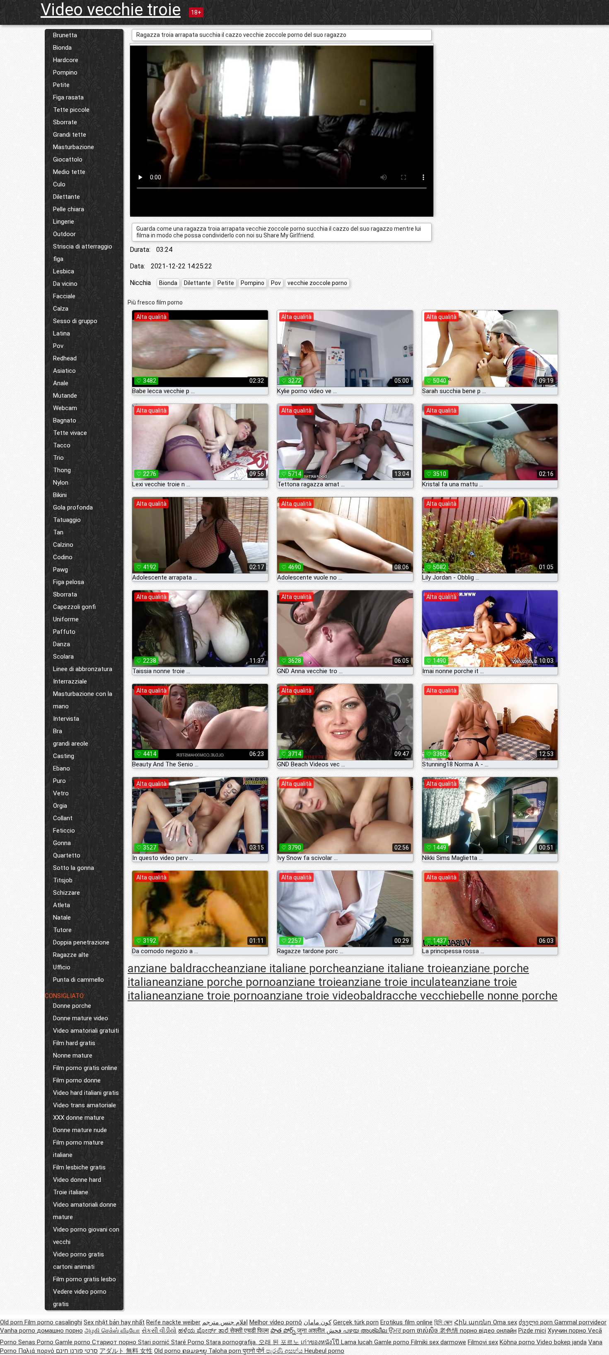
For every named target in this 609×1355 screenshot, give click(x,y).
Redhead (65, 358)
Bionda (62, 47)
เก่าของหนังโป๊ (321, 1342)
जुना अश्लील (311, 1330)
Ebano (61, 768)
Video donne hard (77, 1180)
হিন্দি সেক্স (443, 1322)
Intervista (66, 718)
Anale (60, 383)
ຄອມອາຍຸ (195, 1351)
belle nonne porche (508, 995)
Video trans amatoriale (84, 1105)
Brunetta (65, 35)
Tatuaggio (67, 520)
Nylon (60, 482)
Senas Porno (36, 1342)
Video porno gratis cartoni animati (78, 1260)
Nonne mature (72, 1055)
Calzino (63, 544)
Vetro (61, 793)
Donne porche (72, 1006)
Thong (62, 470)
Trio (58, 457)
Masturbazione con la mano (82, 700)
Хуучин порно (568, 1330)
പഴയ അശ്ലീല (366, 1330)
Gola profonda (73, 507)
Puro (59, 781)
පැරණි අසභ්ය (285, 1351)
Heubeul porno (324, 1351)
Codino (62, 557)
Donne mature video (80, 1018)
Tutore (62, 930)
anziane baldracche (177, 968)
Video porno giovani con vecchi (86, 1236)
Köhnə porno (518, 1342)
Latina (61, 333)
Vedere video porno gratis (79, 1298)
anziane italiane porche (286, 968)
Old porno (168, 1351)
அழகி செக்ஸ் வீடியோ (112, 1330)
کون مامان (317, 1322)
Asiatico (64, 370)
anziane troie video (311, 995)
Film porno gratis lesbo (84, 1279)
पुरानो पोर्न (254, 1351)
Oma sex (505, 1322)
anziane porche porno (220, 982)
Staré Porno (188, 1342)
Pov (58, 346)
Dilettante (66, 196)
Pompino (65, 72)
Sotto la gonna (73, 868)
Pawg (60, 569)
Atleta (61, 905)
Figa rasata (68, 97)
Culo (59, 184)
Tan (58, 532)
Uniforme (66, 619)
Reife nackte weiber (173, 1322)
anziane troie (309, 982)
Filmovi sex (483, 1342)
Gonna (62, 843)
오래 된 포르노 (280, 1342)
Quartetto (66, 855)
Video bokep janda (561, 1342)
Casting (63, 756)
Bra (57, 731)
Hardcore (65, 60)
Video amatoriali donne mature (84, 1211)
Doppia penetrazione (81, 942)
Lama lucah (357, 1342)
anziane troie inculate (396, 982)
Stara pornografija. (232, 1342)
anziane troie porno (213, 995)
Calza (60, 308)
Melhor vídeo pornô (275, 1322)
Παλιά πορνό (37, 1351)
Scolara (63, 656)
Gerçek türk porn (356, 1322)
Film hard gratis (74, 1043)
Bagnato (64, 420)
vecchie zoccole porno (317, 283)
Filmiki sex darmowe (438, 1342)
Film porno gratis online (85, 1068)
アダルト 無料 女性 (125, 1351)
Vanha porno (18, 1330)
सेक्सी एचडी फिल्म (249, 1330)
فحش (334, 1330)
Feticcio (64, 830)
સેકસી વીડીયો (159, 1330)
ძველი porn (536, 1322)
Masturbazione (73, 147)
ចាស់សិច (428, 1330)
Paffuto (64, 631)
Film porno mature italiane (78, 1149)
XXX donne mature (78, 1117)
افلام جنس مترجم (225, 1322)
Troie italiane (70, 1192)
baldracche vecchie (409, 995)
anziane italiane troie (398, 968)
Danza (61, 644)
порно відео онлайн (488, 1330)
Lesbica (63, 271)
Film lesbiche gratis (79, 1167)
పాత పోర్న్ (284, 1330)
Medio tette (69, 172)
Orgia (60, 805)
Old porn (12, 1322)
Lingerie (63, 221)
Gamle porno (73, 1342)
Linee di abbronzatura (82, 669)
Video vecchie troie (111, 9)
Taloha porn (225, 1351)
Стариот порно (115, 1342)
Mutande (65, 395)
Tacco (61, 445)
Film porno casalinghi (53, 1322)
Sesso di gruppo (75, 321)
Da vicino (65, 283)
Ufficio (61, 967)
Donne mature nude (80, 1130)
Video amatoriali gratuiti (86, 1030)
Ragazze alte (71, 955)
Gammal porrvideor (580, 1322)
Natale (62, 917)
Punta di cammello (78, 979)
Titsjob (62, 880)
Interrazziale (70, 681)
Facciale (64, 296)
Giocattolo (67, 159)
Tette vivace (70, 433)
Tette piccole (71, 110)
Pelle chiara (68, 209)
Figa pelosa (68, 582)
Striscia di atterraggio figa (82, 253)
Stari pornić (154, 1342)
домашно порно (60, 1330)
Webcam (65, 408)
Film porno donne (77, 1080)
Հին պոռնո (473, 1322)
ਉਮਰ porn (403, 1330)
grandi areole (70, 743)
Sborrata (65, 594)
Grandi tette (69, 134)
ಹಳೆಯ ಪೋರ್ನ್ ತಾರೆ (204, 1330)
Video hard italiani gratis (86, 1093)
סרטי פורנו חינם (77, 1351)
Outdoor (64, 234)
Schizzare (66, 892)
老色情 (450, 1330)
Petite (61, 85)
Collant (62, 818)
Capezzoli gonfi (74, 607)
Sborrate (65, 122)
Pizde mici (532, 1330)
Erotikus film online (406, 1322)
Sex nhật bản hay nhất (114, 1322)
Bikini (60, 495)
